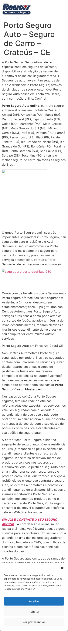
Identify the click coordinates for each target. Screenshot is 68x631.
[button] (62, 568)
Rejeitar (34, 611)
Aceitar (34, 601)
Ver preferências (34, 622)
